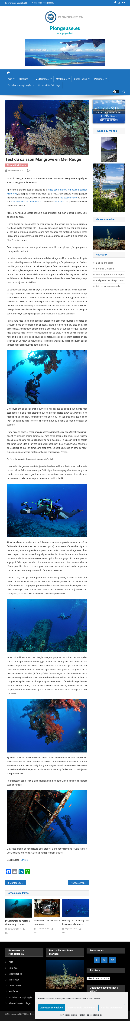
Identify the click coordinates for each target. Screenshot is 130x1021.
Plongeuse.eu (65, 28)
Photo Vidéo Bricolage (49, 85)
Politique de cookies (68, 1015)
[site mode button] (116, 91)
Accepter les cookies (51, 1007)
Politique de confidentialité (90, 1015)
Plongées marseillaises (80, 883)
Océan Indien (80, 79)
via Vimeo (59, 201)
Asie (10, 79)
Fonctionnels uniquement (81, 1007)
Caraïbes (23, 79)
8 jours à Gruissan (105, 268)
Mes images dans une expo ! (110, 274)
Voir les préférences (111, 1007)
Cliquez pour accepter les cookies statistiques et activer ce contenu (108, 112)
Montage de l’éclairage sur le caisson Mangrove (18, 883)
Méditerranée (42, 79)
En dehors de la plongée (19, 85)
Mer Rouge (61, 79)
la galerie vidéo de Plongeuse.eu (26, 201)
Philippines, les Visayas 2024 (110, 280)
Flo (30, 170)
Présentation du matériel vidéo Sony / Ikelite (17, 923)
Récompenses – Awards (108, 286)
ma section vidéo (68, 197)
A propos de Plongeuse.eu (43, 3)
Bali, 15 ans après (104, 263)
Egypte (24, 860)
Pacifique (99, 79)
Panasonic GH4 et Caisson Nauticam (47, 922)
